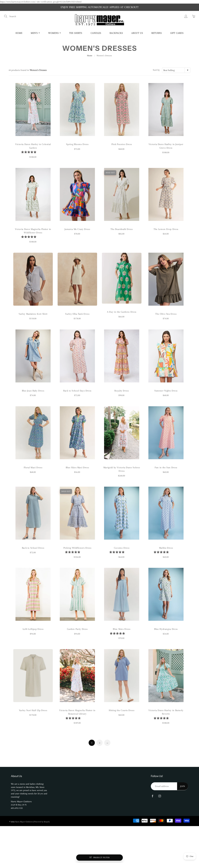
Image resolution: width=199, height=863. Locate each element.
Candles (96, 33)
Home (19, 33)
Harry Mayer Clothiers (24, 822)
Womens (54, 33)
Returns (156, 33)
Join (182, 786)
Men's (35, 33)
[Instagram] (159, 796)
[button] (29, 152)
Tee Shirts (75, 33)
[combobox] (176, 70)
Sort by (156, 70)
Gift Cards (177, 33)
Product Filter (101, 857)
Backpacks (116, 33)
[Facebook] (152, 796)
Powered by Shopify (42, 822)
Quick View (33, 109)
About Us (137, 33)
